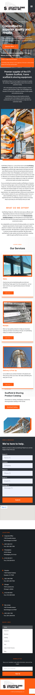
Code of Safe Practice (9, 648)
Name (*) (4, 454)
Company (4, 462)
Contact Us (6, 641)
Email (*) (4, 478)
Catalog (6, 637)
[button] (31, 6)
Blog (5, 651)
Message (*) (5, 485)
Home (5, 627)
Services (6, 634)
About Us (6, 631)
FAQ (5, 644)
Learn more (7, 293)
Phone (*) (4, 470)
